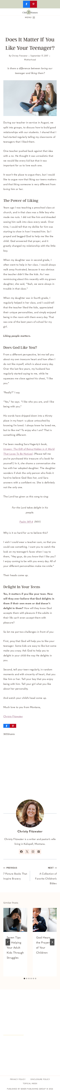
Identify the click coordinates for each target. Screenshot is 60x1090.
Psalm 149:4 (26, 522)
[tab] (24, 978)
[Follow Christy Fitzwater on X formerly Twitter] (27, 851)
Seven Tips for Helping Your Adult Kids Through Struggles (15, 947)
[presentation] (15, 920)
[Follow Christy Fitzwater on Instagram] (32, 851)
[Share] (6, 726)
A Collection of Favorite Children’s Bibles (46, 876)
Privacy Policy (18, 1079)
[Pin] (13, 726)
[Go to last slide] (8, 942)
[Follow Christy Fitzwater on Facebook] (21, 851)
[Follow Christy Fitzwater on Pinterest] (38, 851)
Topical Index (30, 1084)
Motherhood (30, 60)
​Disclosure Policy (40, 1079)
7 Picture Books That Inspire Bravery (15, 873)
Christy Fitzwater (20, 56)
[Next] (52, 942)
